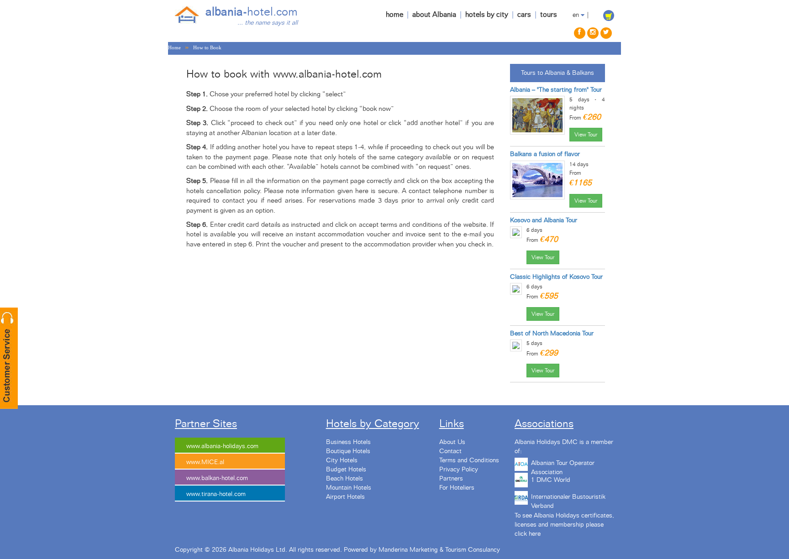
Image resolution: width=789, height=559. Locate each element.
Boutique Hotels (348, 451)
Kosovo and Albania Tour (543, 220)
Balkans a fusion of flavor (545, 154)
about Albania (434, 14)
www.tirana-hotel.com (216, 494)
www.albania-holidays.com (222, 446)
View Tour (585, 134)
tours (548, 14)
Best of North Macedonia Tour (552, 333)
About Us (452, 442)
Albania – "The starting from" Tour (556, 90)
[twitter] (606, 33)
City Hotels (342, 460)
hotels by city (486, 14)
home (394, 14)
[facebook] (579, 33)
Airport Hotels (345, 497)
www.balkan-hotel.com (217, 478)
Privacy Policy (458, 469)
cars (524, 14)
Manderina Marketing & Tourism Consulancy (439, 550)
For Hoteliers (456, 488)
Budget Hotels (346, 469)
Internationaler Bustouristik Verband (568, 500)
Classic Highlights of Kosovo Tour (556, 277)
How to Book (207, 47)
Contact (450, 451)
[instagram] (593, 33)
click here (528, 534)
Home (174, 47)
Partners (451, 478)
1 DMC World (550, 480)
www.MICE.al (205, 462)
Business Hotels (348, 442)
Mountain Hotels (348, 488)
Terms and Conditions (469, 460)
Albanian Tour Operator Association (562, 466)
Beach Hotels (344, 478)
